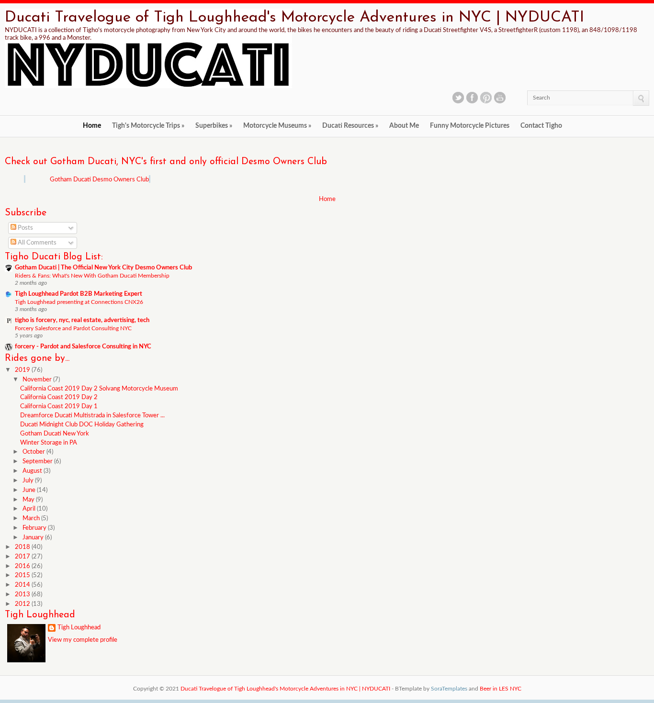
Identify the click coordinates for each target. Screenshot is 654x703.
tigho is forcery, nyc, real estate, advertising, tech (82, 320)
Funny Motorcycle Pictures (469, 126)
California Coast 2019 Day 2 (59, 397)
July (29, 481)
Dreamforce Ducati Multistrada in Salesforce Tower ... (92, 416)
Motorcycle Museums (277, 126)
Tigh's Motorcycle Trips (148, 126)
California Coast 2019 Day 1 (59, 406)
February (35, 528)
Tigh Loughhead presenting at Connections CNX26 (79, 302)
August (33, 471)
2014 (23, 585)
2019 (23, 370)
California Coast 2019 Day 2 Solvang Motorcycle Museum (99, 389)
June (30, 490)
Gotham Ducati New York (54, 434)
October (34, 452)
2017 (23, 557)
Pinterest (486, 97)
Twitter (458, 97)
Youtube (500, 97)
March (32, 518)
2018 (23, 547)
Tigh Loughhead (79, 628)
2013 (23, 594)
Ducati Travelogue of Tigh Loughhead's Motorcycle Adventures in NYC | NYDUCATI (294, 17)
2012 (23, 604)
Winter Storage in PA (48, 443)
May (29, 500)
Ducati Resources (350, 126)
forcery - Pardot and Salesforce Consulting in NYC (83, 347)
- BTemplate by (429, 689)
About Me (404, 126)
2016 (23, 566)
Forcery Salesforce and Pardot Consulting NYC (73, 328)
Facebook (472, 97)
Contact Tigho (541, 126)
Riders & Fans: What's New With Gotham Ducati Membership (92, 276)
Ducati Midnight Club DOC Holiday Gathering (82, 425)
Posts (24, 228)
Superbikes (213, 126)
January (34, 538)
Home (92, 126)
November (38, 380)
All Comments (36, 243)
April (30, 509)
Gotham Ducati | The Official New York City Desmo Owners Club (103, 268)
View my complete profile (82, 640)
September (38, 461)
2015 (23, 575)
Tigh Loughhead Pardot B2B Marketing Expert (78, 294)
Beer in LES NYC (500, 689)
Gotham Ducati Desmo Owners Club (99, 180)
